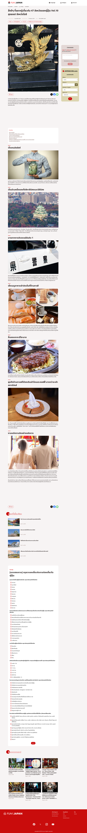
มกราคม (13, 582)
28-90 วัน (14, 675)
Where (64, 77)
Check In (64, 82)
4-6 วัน (13, 666)
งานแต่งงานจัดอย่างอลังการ (14, 141)
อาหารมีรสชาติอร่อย (16, 624)
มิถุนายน (13, 594)
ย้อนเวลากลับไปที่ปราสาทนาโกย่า (28, 530)
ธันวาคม (13, 608)
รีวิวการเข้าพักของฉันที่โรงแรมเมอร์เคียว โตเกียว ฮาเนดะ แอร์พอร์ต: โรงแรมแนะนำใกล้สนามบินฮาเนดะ (16, 795)
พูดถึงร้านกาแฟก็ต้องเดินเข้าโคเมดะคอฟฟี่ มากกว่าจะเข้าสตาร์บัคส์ (21, 139)
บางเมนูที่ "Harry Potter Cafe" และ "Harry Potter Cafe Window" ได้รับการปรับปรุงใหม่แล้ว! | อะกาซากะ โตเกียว (49, 772)
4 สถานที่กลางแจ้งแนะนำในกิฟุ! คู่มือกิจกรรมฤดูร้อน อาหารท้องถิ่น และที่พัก (16, 771)
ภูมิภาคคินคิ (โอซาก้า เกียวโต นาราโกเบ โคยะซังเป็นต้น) (23, 730)
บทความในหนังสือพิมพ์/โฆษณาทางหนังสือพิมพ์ (22, 706)
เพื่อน (13, 655)
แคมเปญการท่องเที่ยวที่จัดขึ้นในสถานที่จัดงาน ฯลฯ (22, 697)
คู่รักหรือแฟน (14, 648)
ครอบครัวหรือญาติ (16, 651)
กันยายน (13, 601)
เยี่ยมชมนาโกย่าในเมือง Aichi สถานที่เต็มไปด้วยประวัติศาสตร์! (34, 551)
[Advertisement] (20, 119)
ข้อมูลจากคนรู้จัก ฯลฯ (16, 710)
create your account (70, 50)
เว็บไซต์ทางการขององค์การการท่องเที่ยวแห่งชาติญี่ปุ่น (23, 683)
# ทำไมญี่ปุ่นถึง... (17, 21)
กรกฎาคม (14, 596)
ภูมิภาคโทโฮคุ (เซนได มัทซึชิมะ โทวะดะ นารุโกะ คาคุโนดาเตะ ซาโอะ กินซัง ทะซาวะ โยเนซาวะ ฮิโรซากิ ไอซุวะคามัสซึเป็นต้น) (34, 721)
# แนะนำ (24, 21)
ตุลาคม (13, 603)
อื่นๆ (13, 657)
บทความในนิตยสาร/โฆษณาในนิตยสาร (20, 703)
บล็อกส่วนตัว (14, 692)
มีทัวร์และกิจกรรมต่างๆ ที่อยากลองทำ (20, 627)
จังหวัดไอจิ (27, 6)
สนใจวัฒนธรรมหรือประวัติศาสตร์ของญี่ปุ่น (21, 620)
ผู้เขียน (37, 18)
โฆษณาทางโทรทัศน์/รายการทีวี (18, 708)
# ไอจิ (10, 21)
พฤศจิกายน (14, 605)
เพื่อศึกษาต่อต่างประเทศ (17, 636)
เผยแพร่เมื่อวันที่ (24, 18)
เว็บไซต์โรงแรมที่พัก (16, 694)
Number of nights (67, 87)
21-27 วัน (14, 672)
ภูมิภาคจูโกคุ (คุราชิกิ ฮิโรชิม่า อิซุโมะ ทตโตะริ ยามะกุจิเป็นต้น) (24, 732)
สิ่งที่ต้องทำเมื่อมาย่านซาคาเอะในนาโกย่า (29, 540)
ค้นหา (70, 98)
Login (63, 50)
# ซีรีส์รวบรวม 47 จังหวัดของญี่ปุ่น (35, 21)
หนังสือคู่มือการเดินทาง (17, 701)
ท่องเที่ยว (16, 6)
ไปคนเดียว (14, 646)
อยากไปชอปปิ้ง (15, 631)
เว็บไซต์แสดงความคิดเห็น (17, 687)
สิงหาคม (13, 598)
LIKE (12, 94)
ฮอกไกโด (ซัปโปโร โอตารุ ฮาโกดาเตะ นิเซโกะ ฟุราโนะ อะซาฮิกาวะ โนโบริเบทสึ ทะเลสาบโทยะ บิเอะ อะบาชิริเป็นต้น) (33, 717)
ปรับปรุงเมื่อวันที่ (10, 18)
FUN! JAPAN (10, 6)
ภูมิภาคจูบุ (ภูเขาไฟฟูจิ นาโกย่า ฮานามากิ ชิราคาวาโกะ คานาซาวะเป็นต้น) (26, 728)
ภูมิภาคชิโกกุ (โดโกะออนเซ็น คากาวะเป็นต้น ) (21, 735)
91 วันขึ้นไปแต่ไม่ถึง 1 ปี (17, 677)
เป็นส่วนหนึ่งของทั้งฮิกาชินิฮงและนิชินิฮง (16, 134)
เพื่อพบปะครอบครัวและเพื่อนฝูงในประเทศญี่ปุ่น (21, 622)
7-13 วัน (13, 668)
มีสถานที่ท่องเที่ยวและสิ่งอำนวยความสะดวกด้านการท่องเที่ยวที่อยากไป (26, 617)
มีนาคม (13, 587)
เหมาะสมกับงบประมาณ (16, 633)
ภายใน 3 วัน (14, 663)
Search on (65, 92)
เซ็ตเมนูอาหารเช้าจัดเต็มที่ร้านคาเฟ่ (15, 137)
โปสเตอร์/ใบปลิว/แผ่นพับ (17, 699)
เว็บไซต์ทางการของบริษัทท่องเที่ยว (19, 685)
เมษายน (13, 589)
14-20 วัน (14, 670)
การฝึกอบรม (14, 640)
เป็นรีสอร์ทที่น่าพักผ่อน (16, 629)
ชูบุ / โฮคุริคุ (21, 6)
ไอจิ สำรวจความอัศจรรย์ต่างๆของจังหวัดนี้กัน (31, 519)
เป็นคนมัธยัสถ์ (11, 132)
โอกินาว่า (13, 739)
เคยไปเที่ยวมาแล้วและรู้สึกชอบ (18, 615)
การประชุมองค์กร (15, 638)
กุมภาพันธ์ (14, 585)
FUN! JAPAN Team (42, 18)
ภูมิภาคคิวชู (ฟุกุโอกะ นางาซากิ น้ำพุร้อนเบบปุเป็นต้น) (23, 737)
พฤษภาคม (14, 592)
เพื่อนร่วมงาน (14, 653)
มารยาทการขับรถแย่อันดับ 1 (14, 135)
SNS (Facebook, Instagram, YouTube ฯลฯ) (22, 690)
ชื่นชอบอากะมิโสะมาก (13, 138)
